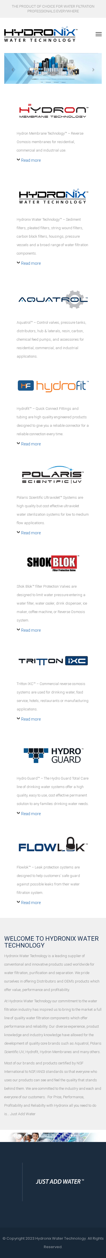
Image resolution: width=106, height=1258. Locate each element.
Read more (31, 160)
